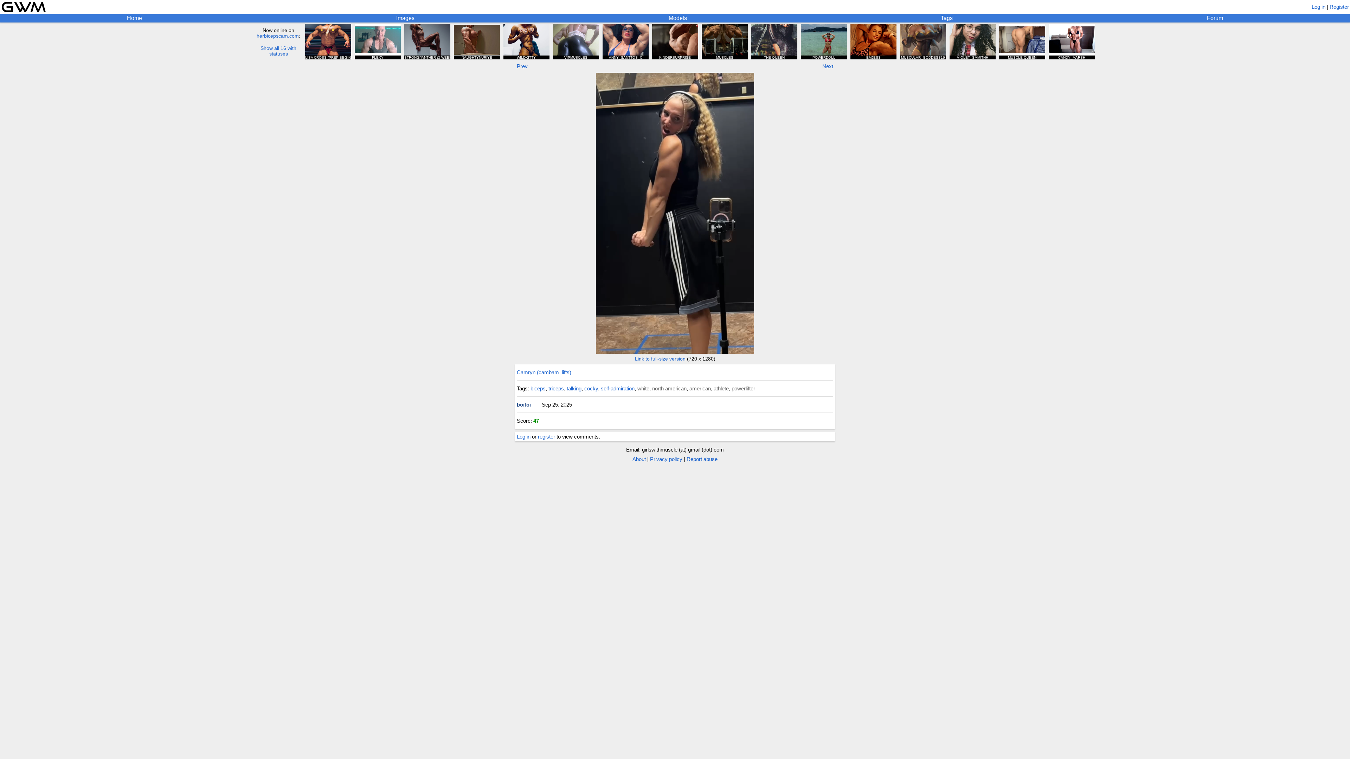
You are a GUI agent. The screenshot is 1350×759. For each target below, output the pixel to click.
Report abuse (702, 459)
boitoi (524, 405)
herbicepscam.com (278, 36)
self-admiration (618, 388)
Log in (1318, 7)
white (643, 388)
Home (134, 18)
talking (574, 388)
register (546, 437)
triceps (556, 388)
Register (1339, 7)
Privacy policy (666, 459)
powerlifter (743, 388)
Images (405, 18)
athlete (721, 388)
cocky (591, 388)
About (639, 459)
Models (678, 18)
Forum (1215, 18)
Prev (522, 66)
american (700, 388)
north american (669, 388)
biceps (538, 388)
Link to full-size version (660, 359)
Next (827, 66)
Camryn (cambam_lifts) (544, 372)
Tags (947, 18)
